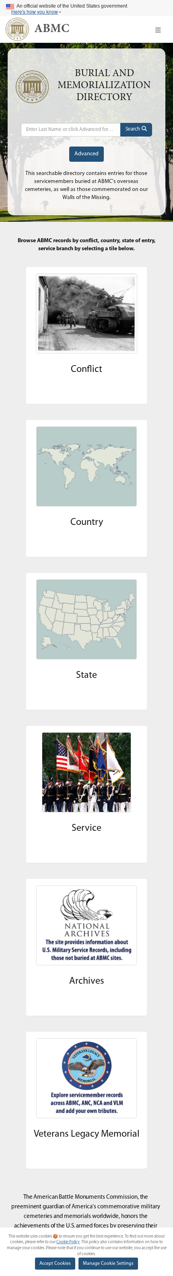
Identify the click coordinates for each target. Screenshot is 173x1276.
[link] (51, 29)
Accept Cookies (55, 1263)
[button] (158, 30)
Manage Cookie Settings (108, 1263)
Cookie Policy (68, 1242)
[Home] (17, 29)
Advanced (86, 154)
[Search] (136, 130)
